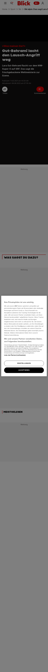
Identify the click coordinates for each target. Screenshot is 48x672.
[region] (24, 336)
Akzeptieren (23, 370)
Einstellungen (24, 363)
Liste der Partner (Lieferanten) (15, 355)
